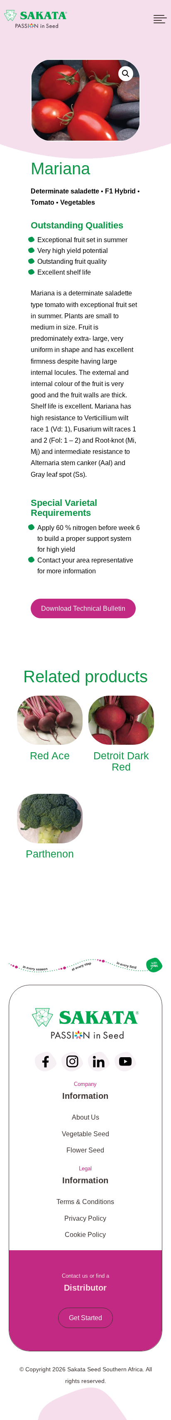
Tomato (42, 202)
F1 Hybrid (120, 191)
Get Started (85, 1317)
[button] (125, 73)
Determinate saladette (65, 191)
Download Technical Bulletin (83, 608)
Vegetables (77, 202)
